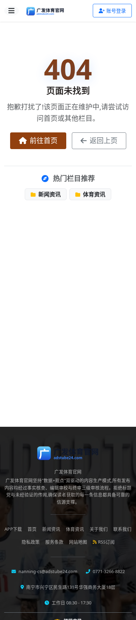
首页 (32, 529)
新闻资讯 (49, 194)
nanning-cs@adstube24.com (47, 571)
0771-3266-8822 (108, 571)
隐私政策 (31, 542)
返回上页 (104, 140)
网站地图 (78, 542)
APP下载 (13, 529)
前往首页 (44, 140)
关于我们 (99, 529)
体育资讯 (93, 194)
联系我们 (122, 529)
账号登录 (116, 10)
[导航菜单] (11, 11)
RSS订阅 (106, 542)
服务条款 (54, 542)
